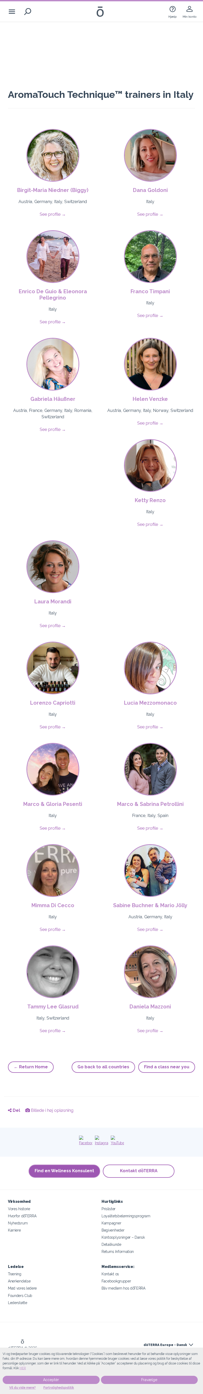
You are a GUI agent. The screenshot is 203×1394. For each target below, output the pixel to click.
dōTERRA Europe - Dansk (165, 1345)
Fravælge (149, 1380)
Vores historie (19, 1208)
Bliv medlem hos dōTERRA (123, 1288)
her (23, 1368)
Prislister (109, 1208)
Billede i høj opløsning (51, 1110)
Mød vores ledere (22, 1288)
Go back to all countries (103, 1066)
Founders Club (20, 1295)
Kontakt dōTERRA (139, 1170)
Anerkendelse (19, 1281)
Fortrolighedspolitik (58, 1388)
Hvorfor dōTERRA (22, 1216)
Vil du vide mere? (22, 1388)
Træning (14, 1274)
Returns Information (118, 1251)
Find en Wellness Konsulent (64, 1170)
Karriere (14, 1230)
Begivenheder (113, 1230)
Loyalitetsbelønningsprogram (126, 1216)
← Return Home (31, 1066)
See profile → (53, 214)
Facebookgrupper (116, 1281)
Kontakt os (110, 1274)
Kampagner (111, 1223)
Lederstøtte (17, 1302)
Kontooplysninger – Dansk (123, 1237)
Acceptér (51, 1380)
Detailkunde (111, 1244)
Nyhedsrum (17, 1223)
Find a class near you (166, 1066)
